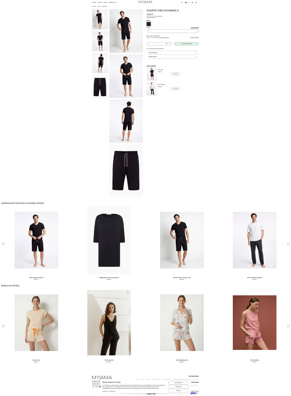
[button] (187, 2)
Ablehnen (178, 390)
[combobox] (173, 31)
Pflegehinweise (156, 379)
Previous (3, 243)
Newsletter (195, 379)
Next (288, 243)
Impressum (105, 391)
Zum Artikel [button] (176, 88)
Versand (158, 16)
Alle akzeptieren (178, 382)
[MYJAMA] (145, 2)
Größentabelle (195, 28)
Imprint (148, 379)
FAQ (137, 379)
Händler (142, 379)
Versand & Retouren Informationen (181, 379)
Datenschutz (112, 391)
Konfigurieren (178, 386)
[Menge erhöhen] (169, 43)
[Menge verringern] (148, 43)
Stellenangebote (167, 379)
